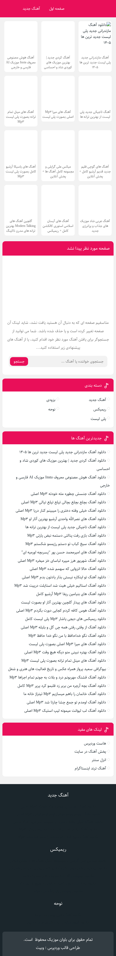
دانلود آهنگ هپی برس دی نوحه (58, 915)
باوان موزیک (57, 940)
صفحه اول (56, 9)
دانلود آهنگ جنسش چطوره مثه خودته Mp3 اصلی (68, 494)
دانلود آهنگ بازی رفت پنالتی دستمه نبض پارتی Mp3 (66, 536)
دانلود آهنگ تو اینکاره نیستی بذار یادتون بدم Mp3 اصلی (64, 577)
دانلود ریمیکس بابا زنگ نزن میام (58, 891)
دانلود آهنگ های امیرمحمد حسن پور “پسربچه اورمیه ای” (63, 552)
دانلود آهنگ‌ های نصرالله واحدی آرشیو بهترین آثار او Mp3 (63, 519)
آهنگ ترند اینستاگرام (90, 768)
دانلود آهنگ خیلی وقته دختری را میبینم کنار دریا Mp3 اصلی (61, 511)
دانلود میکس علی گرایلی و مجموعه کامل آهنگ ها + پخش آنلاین (58, 861)
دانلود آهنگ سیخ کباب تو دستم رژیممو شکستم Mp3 (65, 544)
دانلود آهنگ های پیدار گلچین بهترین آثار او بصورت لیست (63, 602)
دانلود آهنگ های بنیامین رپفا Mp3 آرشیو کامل (71, 594)
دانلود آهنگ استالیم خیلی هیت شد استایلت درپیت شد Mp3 (60, 586)
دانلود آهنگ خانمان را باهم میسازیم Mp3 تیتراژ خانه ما (64, 694)
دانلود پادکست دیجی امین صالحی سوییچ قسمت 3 (58, 883)
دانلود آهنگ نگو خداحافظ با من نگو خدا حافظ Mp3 (67, 636)
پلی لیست (98, 419)
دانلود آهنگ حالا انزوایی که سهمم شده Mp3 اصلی (68, 569)
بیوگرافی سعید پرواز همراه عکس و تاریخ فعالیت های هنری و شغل (57, 669)
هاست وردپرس (95, 743)
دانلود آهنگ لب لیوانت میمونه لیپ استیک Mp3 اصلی (65, 711)
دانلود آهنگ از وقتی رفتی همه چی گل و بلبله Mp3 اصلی (63, 627)
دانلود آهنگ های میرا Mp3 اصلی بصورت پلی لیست (67, 644)
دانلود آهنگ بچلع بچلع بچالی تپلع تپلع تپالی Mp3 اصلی (63, 502)
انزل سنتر (99, 760)
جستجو (19, 361)
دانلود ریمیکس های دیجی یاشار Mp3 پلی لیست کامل (65, 619)
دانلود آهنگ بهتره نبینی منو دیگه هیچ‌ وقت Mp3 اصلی (65, 652)
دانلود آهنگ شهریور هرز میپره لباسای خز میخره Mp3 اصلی (62, 561)
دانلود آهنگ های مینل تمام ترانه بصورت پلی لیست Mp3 (63, 661)
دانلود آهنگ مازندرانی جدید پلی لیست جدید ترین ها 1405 (62, 452)
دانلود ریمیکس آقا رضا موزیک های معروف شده (58, 876)
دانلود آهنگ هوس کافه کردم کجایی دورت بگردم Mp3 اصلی (61, 611)
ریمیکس (99, 409)
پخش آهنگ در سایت (90, 752)
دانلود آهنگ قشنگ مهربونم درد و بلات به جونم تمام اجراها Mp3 (57, 677)
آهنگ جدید (31, 9)
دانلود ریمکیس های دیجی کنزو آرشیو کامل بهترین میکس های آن (58, 868)
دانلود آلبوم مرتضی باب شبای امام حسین (58, 922)
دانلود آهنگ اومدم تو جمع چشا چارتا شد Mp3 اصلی (66, 702)
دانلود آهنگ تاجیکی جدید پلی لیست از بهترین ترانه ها (65, 527)
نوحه (51, 409)
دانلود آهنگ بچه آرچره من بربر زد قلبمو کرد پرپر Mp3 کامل (62, 686)
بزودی (50, 400)
